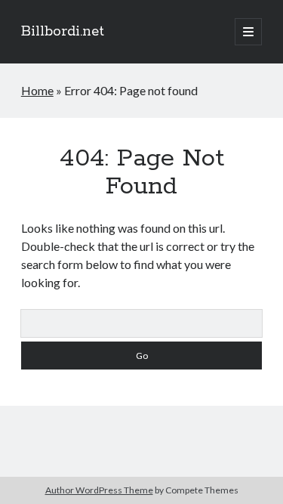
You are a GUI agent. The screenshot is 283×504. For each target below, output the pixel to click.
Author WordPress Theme (99, 490)
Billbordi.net (62, 32)
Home (37, 90)
